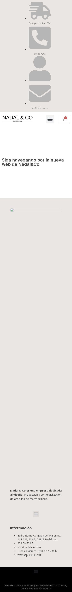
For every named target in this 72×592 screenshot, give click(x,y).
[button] (50, 119)
